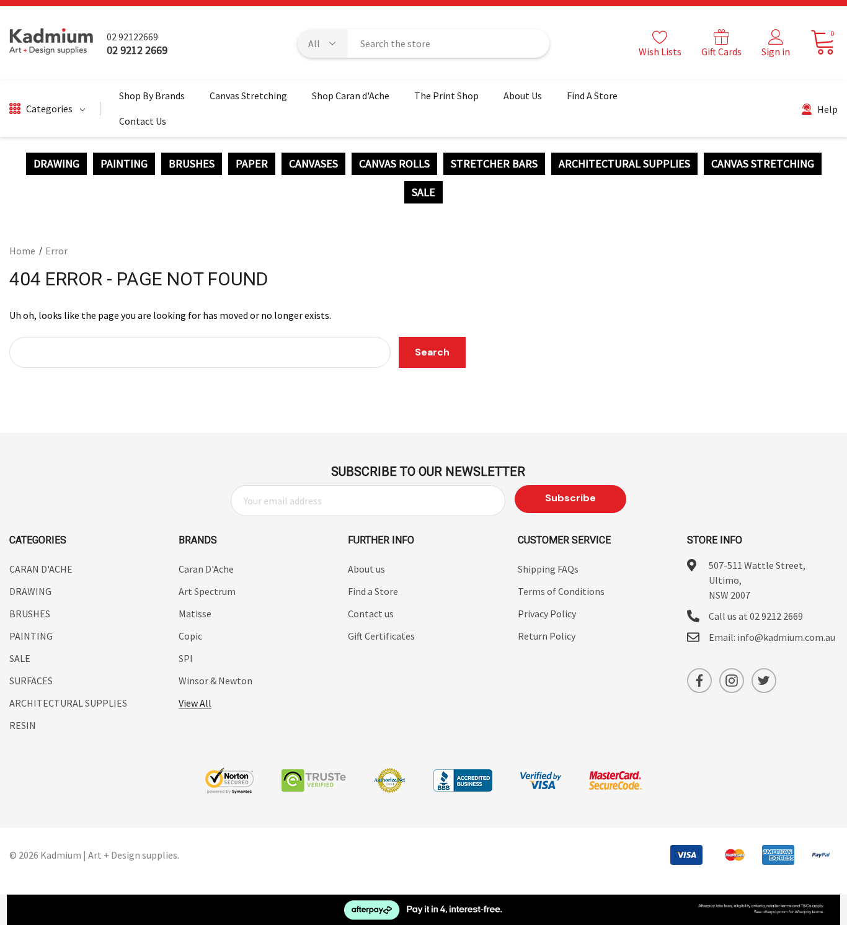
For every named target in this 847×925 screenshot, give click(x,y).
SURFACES (31, 680)
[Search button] (532, 43)
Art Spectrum (207, 591)
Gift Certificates (381, 636)
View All (195, 703)
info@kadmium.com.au (786, 637)
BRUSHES (192, 164)
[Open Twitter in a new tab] (764, 680)
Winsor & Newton (215, 680)
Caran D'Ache (206, 569)
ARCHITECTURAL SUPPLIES (624, 164)
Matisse (195, 613)
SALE (423, 192)
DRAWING (56, 164)
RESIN (22, 725)
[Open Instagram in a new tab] (731, 680)
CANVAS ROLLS (394, 164)
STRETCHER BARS (494, 164)
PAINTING (124, 164)
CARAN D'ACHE (41, 569)
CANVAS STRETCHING (762, 164)
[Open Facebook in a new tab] (699, 680)
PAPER (252, 164)
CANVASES (313, 164)
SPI (186, 658)
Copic (190, 636)
